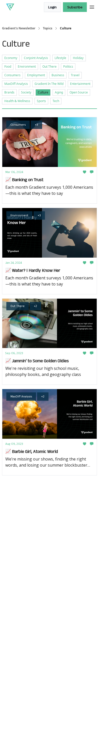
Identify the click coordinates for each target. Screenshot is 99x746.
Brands (9, 92)
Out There (49, 66)
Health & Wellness (17, 101)
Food (7, 66)
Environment (27, 66)
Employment (36, 75)
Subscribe (74, 7)
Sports (41, 101)
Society (26, 92)
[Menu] (92, 6)
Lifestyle (60, 58)
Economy (10, 58)
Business (58, 75)
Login (52, 7)
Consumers (12, 75)
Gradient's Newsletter (18, 28)
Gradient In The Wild (49, 84)
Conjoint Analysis (36, 58)
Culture (43, 92)
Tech (56, 101)
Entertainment (80, 84)
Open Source (79, 92)
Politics (68, 66)
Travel (75, 75)
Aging (59, 92)
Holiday (78, 58)
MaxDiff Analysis (16, 84)
